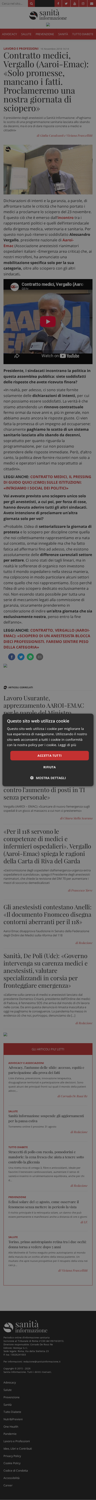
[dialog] (47, 750)
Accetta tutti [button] (50, 755)
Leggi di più (67, 744)
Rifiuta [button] (49, 767)
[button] (48, 778)
